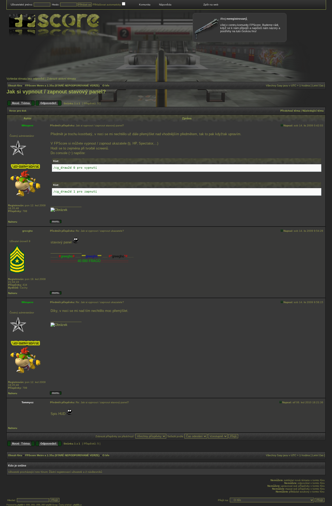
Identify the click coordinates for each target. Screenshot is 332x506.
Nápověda (165, 4)
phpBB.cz (77, 505)
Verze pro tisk (17, 110)
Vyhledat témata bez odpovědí (25, 78)
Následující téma (313, 110)
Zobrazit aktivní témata (61, 78)
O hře (105, 85)
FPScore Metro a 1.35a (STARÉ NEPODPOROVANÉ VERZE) (62, 85)
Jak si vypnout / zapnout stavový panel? (56, 91)
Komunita (144, 4)
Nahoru (12, 221)
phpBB (20, 505)
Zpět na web (210, 4)
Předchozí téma (290, 110)
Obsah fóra (15, 85)
